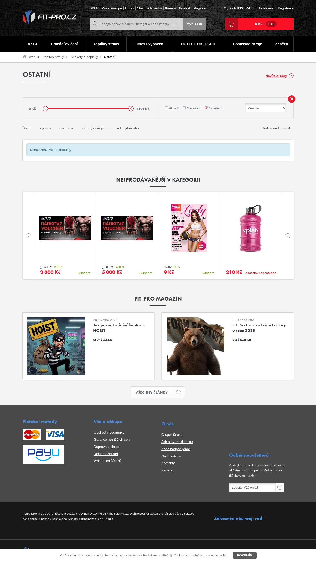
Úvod (31, 57)
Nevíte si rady (276, 76)
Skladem (216, 108)
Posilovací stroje (247, 44)
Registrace (286, 8)
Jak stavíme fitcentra (177, 442)
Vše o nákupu (112, 8)
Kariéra (170, 8)
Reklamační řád (106, 454)
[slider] (45, 108)
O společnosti (171, 435)
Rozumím (245, 555)
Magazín (199, 8)
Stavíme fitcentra (149, 8)
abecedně (66, 128)
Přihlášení (266, 8)
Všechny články (152, 392)
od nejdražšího (128, 128)
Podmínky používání (157, 555)
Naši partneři (171, 456)
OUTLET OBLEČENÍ (198, 44)
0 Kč (264, 23)
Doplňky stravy (106, 44)
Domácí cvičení (64, 44)
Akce (174, 108)
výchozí (45, 128)
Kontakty (168, 463)
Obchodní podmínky (109, 432)
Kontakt (184, 8)
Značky (281, 44)
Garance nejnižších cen (112, 439)
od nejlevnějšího (95, 128)
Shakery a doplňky (84, 57)
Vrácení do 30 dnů (107, 461)
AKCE (33, 44)
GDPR (94, 8)
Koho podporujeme (175, 449)
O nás (129, 8)
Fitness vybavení (149, 44)
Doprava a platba (106, 447)
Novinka (194, 108)
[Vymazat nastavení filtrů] (291, 99)
